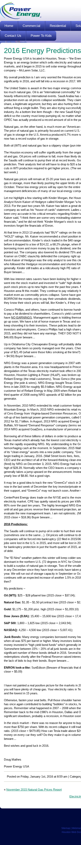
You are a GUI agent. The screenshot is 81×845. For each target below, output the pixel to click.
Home (9, 26)
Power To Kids (41, 36)
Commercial (31, 26)
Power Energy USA (20, 10)
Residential (58, 26)
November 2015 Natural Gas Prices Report (34, 789)
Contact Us (13, 36)
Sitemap (65, 828)
